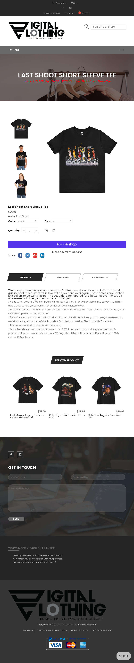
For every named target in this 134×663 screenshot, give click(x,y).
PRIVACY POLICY (79, 630)
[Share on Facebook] (20, 255)
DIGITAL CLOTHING (67, 624)
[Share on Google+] (35, 255)
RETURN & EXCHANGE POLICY (52, 630)
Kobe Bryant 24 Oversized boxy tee (67, 416)
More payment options (67, 252)
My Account (58, 3)
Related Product (67, 360)
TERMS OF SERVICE (101, 630)
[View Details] (31, 375)
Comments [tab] (100, 277)
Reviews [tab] (63, 277)
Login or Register (52, 13)
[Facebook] (63, 8)
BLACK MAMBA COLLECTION (53, 81)
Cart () (86, 13)
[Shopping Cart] (46, 230)
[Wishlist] (53, 230)
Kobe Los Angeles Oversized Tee (104, 416)
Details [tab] (25, 277)
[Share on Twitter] (27, 255)
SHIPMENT (28, 630)
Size (47, 221)
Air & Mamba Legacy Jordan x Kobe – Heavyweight (27, 416)
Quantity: (14, 230)
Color (11, 221)
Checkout (69, 13)
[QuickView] (24, 375)
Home (28, 81)
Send (16, 519)
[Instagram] (70, 8)
